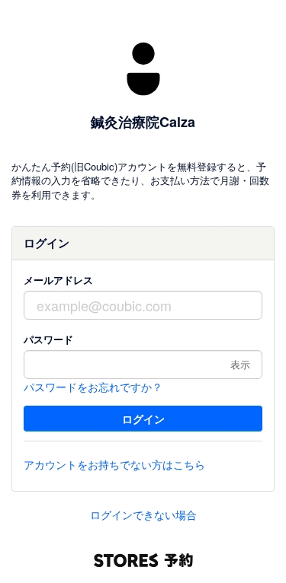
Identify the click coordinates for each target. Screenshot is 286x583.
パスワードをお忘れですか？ (93, 386)
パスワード (48, 339)
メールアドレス (58, 279)
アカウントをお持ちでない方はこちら (114, 464)
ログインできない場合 (143, 514)
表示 (240, 364)
